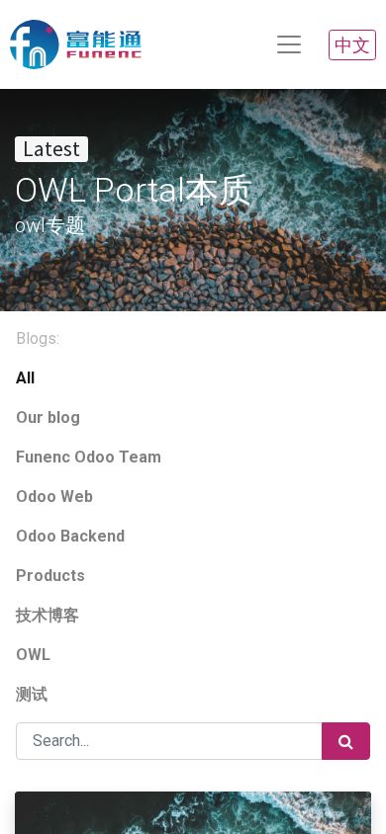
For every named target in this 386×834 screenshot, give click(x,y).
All (25, 378)
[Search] (346, 741)
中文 (352, 45)
